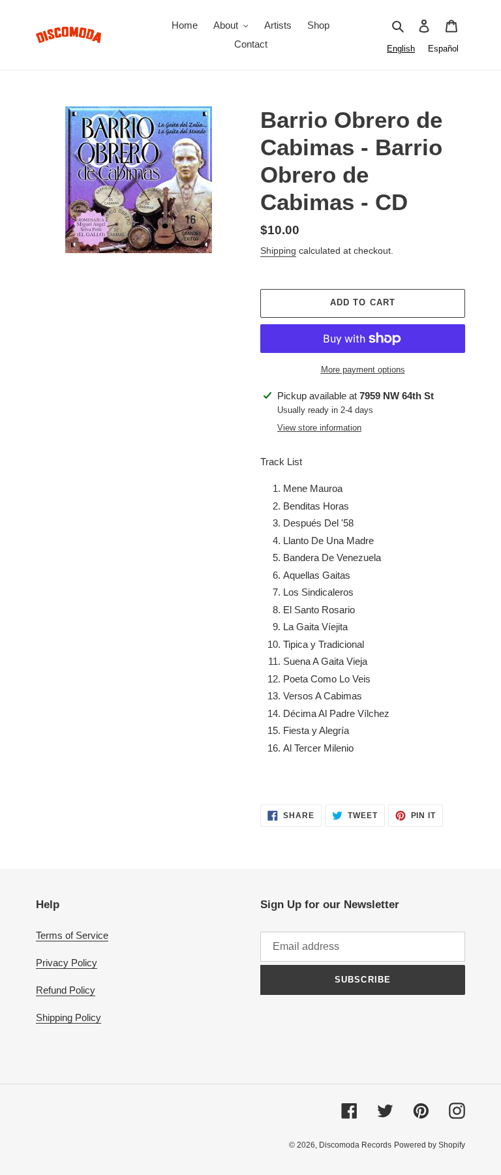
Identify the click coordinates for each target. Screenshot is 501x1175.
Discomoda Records (355, 1145)
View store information (319, 428)
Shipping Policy (68, 1017)
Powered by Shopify (429, 1145)
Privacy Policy (66, 962)
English (401, 48)
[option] (443, 48)
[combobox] (400, 48)
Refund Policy (65, 990)
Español (443, 48)
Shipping (278, 250)
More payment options (363, 369)
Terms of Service (72, 935)
